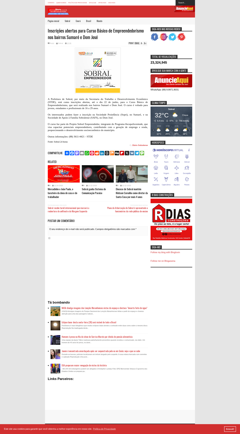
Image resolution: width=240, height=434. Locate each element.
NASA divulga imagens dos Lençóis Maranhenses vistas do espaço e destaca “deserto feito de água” (104, 308)
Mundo (99, 21)
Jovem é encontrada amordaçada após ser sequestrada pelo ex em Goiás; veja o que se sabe (101, 351)
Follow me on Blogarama (163, 261)
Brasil (88, 21)
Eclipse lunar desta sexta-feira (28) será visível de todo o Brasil (89, 322)
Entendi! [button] (230, 429)
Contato (51, 2)
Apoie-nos (102, 2)
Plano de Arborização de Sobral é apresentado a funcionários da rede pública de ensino (127, 209)
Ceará (78, 21)
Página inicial (53, 21)
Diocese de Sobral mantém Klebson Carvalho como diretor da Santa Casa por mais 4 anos (132, 193)
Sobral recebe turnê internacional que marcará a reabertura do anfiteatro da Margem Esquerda (68, 209)
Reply (52, 43)
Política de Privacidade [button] (104, 429)
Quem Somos (61, 2)
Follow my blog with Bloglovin (165, 252)
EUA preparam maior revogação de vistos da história (84, 365)
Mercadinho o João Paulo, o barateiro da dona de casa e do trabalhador (62, 193)
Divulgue (92, 2)
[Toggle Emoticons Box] (49, 238)
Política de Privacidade (77, 2)
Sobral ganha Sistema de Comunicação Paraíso (94, 191)
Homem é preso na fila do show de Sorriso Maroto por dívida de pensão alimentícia (97, 336)
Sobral (67, 21)
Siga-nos (111, 2)
